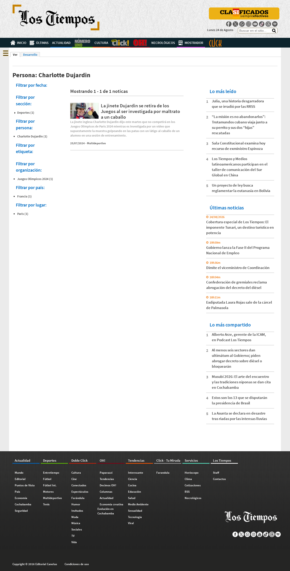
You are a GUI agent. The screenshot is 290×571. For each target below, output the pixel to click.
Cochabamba (23, 504)
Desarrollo (30, 55)
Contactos (219, 479)
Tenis (46, 504)
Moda (74, 517)
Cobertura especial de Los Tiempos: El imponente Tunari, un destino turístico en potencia (240, 227)
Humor (75, 504)
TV (73, 536)
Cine (74, 479)
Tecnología (135, 517)
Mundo (19, 473)
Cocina (132, 485)
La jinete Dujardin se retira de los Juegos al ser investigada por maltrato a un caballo (140, 111)
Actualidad (61, 43)
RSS (187, 492)
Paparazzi (106, 473)
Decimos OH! (108, 485)
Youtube (255, 24)
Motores (48, 492)
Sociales (76, 529)
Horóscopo (191, 473)
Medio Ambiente (138, 504)
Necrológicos (163, 43)
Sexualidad (135, 511)
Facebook (229, 24)
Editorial (20, 479)
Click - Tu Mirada (215, 43)
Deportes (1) (25, 112)
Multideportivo (96, 143)
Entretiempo (51, 473)
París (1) (22, 214)
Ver (16, 55)
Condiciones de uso (77, 564)
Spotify (275, 24)
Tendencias (107, 479)
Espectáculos (79, 492)
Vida (74, 542)
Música (75, 523)
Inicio (21, 43)
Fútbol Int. (50, 485)
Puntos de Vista (25, 485)
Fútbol (47, 479)
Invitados (77, 511)
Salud (131, 498)
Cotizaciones (193, 485)
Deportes (82, 43)
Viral (131, 523)
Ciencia (132, 479)
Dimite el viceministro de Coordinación (238, 267)
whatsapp (242, 24)
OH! (140, 43)
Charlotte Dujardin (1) (32, 136)
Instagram (248, 24)
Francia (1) (24, 196)
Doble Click (120, 43)
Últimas (42, 43)
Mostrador (194, 43)
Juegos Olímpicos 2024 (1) (35, 179)
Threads (268, 24)
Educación (134, 492)
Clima (188, 479)
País (17, 492)
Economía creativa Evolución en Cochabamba (110, 508)
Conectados (78, 485)
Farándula (78, 498)
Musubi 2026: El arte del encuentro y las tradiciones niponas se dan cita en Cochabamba (241, 382)
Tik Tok (261, 24)
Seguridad (21, 511)
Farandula (162, 473)
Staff (216, 473)
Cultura (101, 43)
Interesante (135, 473)
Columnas (106, 492)
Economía (21, 498)
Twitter (235, 24)
